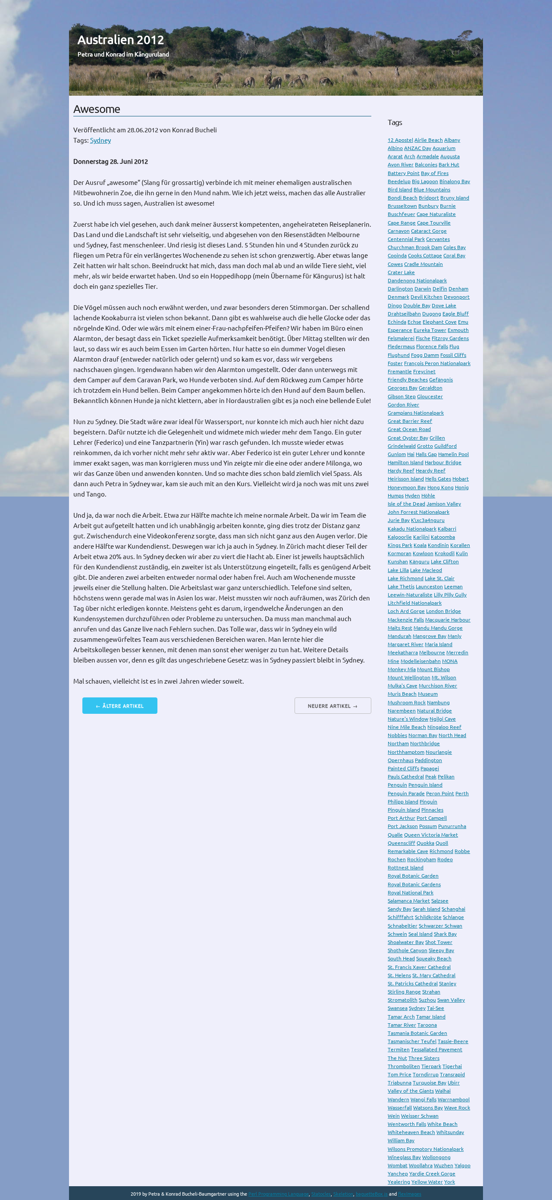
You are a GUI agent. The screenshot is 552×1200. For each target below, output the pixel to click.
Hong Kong (440, 487)
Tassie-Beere (453, 1041)
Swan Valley (451, 1000)
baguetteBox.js (372, 1194)
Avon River (401, 164)
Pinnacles (432, 809)
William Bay (401, 1140)
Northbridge (425, 743)
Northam (398, 743)
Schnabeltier (402, 925)
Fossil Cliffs (453, 355)
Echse (414, 322)
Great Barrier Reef (410, 421)
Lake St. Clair (440, 578)
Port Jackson (403, 826)
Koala (420, 545)
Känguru (419, 561)
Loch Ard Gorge (406, 611)
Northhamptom (406, 752)
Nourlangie (439, 752)
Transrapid (452, 1074)
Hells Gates (438, 478)
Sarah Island (426, 909)
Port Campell (432, 818)
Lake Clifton (445, 561)
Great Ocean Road (409, 429)
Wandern (398, 1099)
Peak (430, 776)
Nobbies (397, 735)
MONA (450, 661)
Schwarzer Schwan (440, 925)
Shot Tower (438, 942)
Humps (396, 495)
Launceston (429, 586)
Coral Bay (454, 255)
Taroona (427, 1025)
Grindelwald (402, 446)
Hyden (412, 495)
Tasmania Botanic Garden (417, 1033)
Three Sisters (423, 1058)
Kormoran (399, 553)
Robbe (462, 851)
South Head (401, 958)
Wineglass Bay (404, 1157)
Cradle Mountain (423, 264)
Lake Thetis (401, 586)
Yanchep (398, 1173)
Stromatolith (402, 1000)
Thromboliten (404, 1066)
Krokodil (445, 553)
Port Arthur (401, 818)
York (449, 1181)
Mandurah (399, 636)
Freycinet (424, 371)
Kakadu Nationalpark (412, 528)
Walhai (443, 1091)
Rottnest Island (405, 867)
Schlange (453, 917)
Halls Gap (426, 454)
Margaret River (405, 644)
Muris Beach (402, 694)
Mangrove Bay (429, 636)
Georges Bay (402, 388)
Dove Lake (444, 305)
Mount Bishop (433, 669)
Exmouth (458, 330)
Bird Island (400, 189)
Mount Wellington (409, 677)
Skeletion (343, 1194)
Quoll (442, 843)
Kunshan (398, 561)
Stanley (447, 983)
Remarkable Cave (408, 851)
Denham (458, 288)
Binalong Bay (454, 181)
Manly (454, 636)
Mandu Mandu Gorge (438, 628)
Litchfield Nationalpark (415, 603)
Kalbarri (447, 528)
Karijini (421, 537)
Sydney (100, 140)
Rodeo (445, 859)
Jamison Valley (444, 503)
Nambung (438, 702)
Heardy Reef (430, 470)
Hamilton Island (405, 462)
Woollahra (421, 1165)
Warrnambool (454, 1099)
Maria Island (438, 644)
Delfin (440, 288)
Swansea (398, 1008)
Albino (395, 148)
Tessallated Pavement (436, 1049)
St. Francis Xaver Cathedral (419, 967)
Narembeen (402, 710)
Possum (428, 826)
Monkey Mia (402, 669)
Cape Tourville (434, 222)
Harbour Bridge (443, 462)
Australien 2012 (121, 39)
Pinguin (428, 801)
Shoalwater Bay (406, 942)
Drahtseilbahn (404, 313)
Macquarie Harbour (447, 619)
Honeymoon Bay (407, 487)
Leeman (453, 586)
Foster (395, 363)
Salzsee (439, 900)
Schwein (397, 934)
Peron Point (440, 793)
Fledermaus (401, 346)
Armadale (428, 156)
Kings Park (400, 545)
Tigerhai (452, 1066)
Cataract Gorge (429, 231)
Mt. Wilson (444, 677)
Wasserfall (400, 1107)
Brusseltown (402, 206)
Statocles (321, 1194)
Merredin (457, 652)
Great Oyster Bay (408, 438)
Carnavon (399, 231)
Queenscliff (401, 843)
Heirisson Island (406, 478)
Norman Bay (422, 735)
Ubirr (454, 1082)
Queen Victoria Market (431, 835)
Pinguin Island (404, 809)
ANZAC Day (417, 148)
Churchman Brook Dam (415, 247)
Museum (428, 694)
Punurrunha (452, 826)
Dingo (395, 305)
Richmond (441, 851)
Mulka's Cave (402, 685)
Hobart (460, 478)
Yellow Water (427, 1181)
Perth (462, 793)
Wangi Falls (423, 1099)
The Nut (397, 1058)
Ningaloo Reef (444, 727)
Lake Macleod (426, 570)
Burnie (448, 206)
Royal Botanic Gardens (414, 884)
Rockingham (421, 859)
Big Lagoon (425, 181)
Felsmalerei (401, 338)
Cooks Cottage (425, 255)
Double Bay (416, 305)
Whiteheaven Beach (411, 1132)
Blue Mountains (432, 189)
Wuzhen (443, 1165)
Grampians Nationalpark (416, 413)
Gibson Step (402, 396)
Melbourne (432, 652)
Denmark (398, 297)
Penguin (397, 785)
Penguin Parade (406, 793)
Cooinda (397, 255)
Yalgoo (462, 1165)
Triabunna (399, 1082)
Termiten (399, 1049)
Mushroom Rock (407, 702)
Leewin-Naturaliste (410, 594)
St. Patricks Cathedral (413, 983)
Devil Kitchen (426, 297)
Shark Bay (445, 934)
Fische (423, 338)
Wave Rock (457, 1107)
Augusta (450, 156)
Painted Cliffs (403, 768)
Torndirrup (426, 1074)
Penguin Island (425, 785)
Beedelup (399, 181)
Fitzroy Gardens (450, 338)
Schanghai (453, 909)
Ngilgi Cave (443, 719)
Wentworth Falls (407, 1124)
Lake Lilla (398, 570)
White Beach (442, 1124)
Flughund (399, 355)
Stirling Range (404, 991)
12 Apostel (400, 140)
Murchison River (438, 685)
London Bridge (443, 611)
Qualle (395, 835)
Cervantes (438, 239)
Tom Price (399, 1074)
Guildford (445, 446)
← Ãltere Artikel (120, 706)
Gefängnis (441, 379)
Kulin (462, 553)
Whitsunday (450, 1132)
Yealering (399, 1181)
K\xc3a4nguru (428, 520)
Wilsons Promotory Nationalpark (426, 1149)
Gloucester (430, 396)
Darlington (400, 288)
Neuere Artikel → (333, 706)
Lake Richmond (405, 578)
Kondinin (438, 545)
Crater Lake (401, 272)
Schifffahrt (401, 917)
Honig (462, 487)
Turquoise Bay (429, 1082)
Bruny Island (454, 197)
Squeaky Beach (434, 958)
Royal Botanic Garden (413, 875)
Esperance (400, 330)
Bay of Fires (434, 173)
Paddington (428, 760)
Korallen (460, 545)
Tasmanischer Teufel (412, 1041)
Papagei (429, 768)
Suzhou (427, 1000)
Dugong (431, 313)
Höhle (428, 495)
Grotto (425, 446)
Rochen (397, 859)
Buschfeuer (401, 214)
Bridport (429, 197)
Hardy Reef (401, 470)
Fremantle (400, 371)
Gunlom (397, 454)
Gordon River (403, 404)
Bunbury (428, 206)
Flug (454, 346)
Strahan (431, 991)
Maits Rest (400, 628)
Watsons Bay (428, 1107)
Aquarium (444, 148)
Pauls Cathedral (406, 776)
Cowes (395, 264)
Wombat (398, 1165)
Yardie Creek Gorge (432, 1173)
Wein (394, 1116)
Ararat (395, 156)
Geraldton (430, 388)
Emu (463, 322)
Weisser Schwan (420, 1116)
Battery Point (404, 173)
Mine (393, 661)
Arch (409, 156)
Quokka (425, 843)
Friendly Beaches (408, 379)
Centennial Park (406, 239)
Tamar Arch (401, 1016)
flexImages (409, 1194)
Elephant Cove (440, 322)
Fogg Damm (425, 355)
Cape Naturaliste (436, 214)
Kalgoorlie (400, 537)
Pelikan (446, 776)
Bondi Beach (402, 197)
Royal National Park (410, 892)
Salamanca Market (409, 900)
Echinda (397, 322)
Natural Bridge (434, 710)
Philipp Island (403, 801)
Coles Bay (454, 247)
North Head (452, 735)
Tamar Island (430, 1016)
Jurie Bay (399, 520)
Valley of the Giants (411, 1091)
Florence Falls (432, 346)
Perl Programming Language (278, 1194)
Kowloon (423, 553)
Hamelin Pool (453, 454)
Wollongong (436, 1157)
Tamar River (402, 1025)
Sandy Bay (399, 909)
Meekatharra (403, 652)
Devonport (457, 297)
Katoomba (443, 537)
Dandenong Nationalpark (417, 280)
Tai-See (435, 1008)
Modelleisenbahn (421, 661)
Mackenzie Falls (406, 619)
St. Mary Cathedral (433, 975)
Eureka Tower (430, 330)
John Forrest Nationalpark (418, 512)
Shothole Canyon (407, 950)
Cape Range (402, 222)
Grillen (437, 438)
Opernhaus (401, 760)
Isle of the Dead (406, 503)
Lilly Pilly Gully (450, 594)
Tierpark (431, 1066)
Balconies (426, 164)
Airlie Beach (428, 140)
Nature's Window (408, 719)
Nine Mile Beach (407, 727)
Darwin (422, 288)
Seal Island (420, 934)
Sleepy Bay (441, 950)
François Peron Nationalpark (437, 363)
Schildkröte (428, 917)
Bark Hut (449, 164)
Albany (452, 140)
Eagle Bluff (455, 313)
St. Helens (399, 975)
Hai (410, 454)
